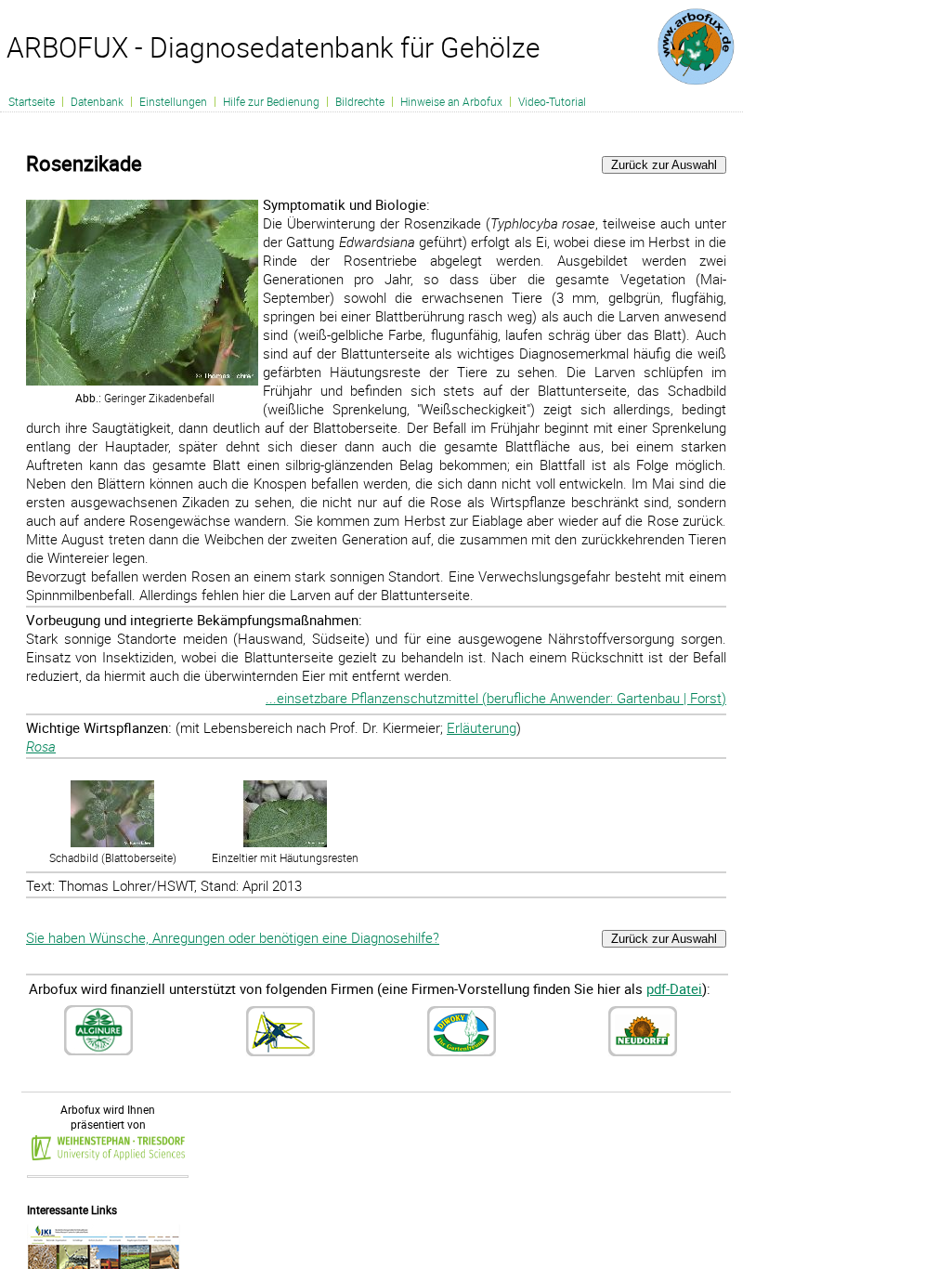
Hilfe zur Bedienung (271, 101)
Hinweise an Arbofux (451, 101)
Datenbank (97, 101)
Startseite (31, 101)
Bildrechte (359, 101)
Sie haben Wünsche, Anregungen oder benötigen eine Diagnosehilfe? (232, 937)
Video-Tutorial (552, 101)
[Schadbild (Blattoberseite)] (112, 842)
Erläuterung (481, 727)
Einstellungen (173, 101)
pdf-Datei (674, 988)
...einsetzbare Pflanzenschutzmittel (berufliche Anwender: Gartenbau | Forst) (496, 697)
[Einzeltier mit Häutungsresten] (285, 842)
